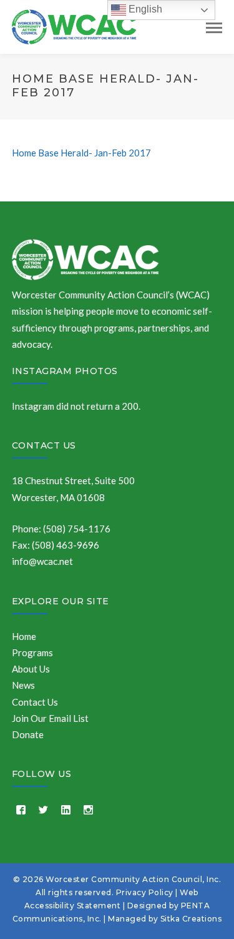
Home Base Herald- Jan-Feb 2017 (81, 152)
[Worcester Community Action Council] (74, 25)
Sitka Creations (191, 918)
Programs (32, 652)
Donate (28, 734)
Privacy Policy (144, 892)
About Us (31, 668)
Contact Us (44, 445)
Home (24, 636)
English (144, 9)
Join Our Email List (50, 718)
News (23, 685)
